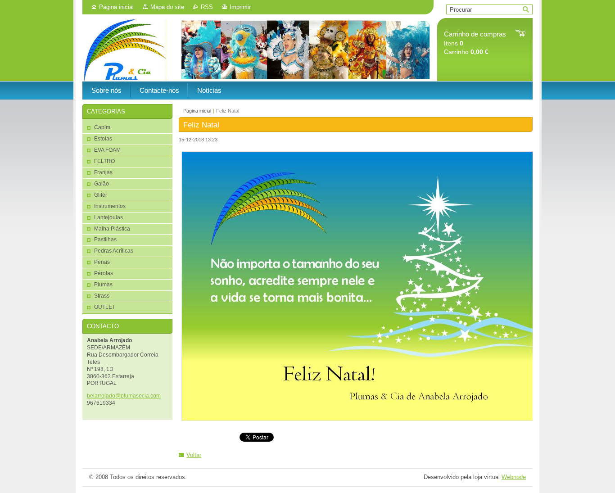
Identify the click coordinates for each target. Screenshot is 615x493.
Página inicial (116, 7)
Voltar (193, 455)
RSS (207, 7)
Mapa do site (167, 7)
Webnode (514, 477)
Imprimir (240, 7)
